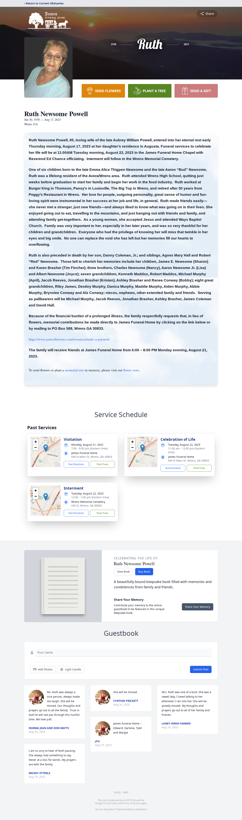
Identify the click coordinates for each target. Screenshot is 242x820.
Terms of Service (131, 803)
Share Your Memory (197, 607)
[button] (45, 448)
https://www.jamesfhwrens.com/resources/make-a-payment (69, 339)
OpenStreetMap (125, 809)
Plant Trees (102, 464)
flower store (131, 370)
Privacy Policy (110, 803)
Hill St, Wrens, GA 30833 (86, 505)
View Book (123, 571)
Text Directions (76, 464)
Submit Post (200, 669)
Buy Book (144, 571)
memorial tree (74, 370)
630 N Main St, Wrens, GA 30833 (91, 457)
